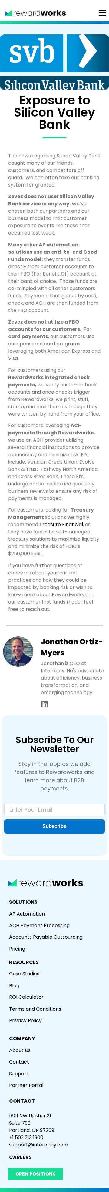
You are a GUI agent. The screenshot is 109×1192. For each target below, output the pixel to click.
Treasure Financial (61, 524)
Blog (14, 985)
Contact (19, 1061)
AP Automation (27, 913)
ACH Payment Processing (39, 925)
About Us (20, 1050)
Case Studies (24, 973)
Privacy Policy (25, 1020)
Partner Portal (26, 1085)
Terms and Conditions (35, 1008)
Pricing (17, 948)
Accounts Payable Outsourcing (46, 936)
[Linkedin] (44, 704)
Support (18, 1073)
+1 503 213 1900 (26, 1137)
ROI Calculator (26, 997)
